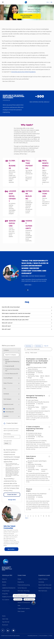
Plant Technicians (42, 590)
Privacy (50, 635)
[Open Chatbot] (33, 603)
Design (19, 579)
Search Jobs (5, 619)
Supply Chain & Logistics (24, 608)
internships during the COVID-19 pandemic (23, 72)
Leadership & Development (8, 588)
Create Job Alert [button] (12, 494)
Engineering (21, 582)
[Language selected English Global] (48, 2)
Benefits (4, 582)
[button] (46, 346)
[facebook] (2, 630)
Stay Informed (5, 622)
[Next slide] (51, 273)
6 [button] (38, 516)
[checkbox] (49, 359)
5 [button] (35, 516)
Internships (41, 582)
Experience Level (8, 404)
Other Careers (21, 611)
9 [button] (46, 516)
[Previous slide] (1, 273)
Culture (4, 585)
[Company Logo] (26, 2)
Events (3, 616)
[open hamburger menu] (3, 2)
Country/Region (8, 378)
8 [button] (43, 516)
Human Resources (22, 588)
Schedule (6, 393)
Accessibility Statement (32, 635)
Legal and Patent (22, 593)
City (5, 388)
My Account (5, 624)
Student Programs (43, 579)
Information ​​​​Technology (23, 590)
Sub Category (7, 399)
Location (6, 416)
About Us (4, 579)
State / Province (8, 383)
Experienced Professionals (44, 588)
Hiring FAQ (5, 593)
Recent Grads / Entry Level (44, 585)
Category (6, 350)
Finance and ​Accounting (24, 585)
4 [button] (33, 516)
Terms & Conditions (43, 635)
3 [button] (30, 516)
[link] (12, 499)
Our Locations (5, 599)
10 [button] (49, 516)
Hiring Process (5, 590)
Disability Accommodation (8, 596)
